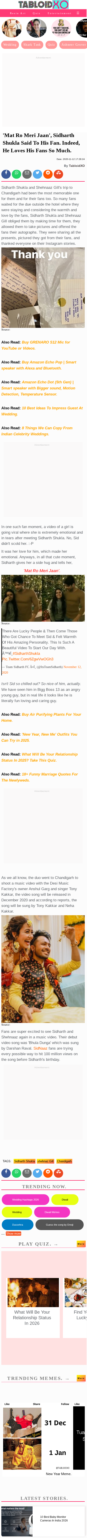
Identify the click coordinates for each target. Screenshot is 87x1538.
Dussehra (17, 1224)
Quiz (37, 13)
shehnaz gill (45, 1161)
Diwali (65, 1199)
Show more (13, 1233)
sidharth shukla (24, 1161)
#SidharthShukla (26, 653)
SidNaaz (40, 1048)
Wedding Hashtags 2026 (25, 1199)
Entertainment (60, 13)
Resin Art (18, 13)
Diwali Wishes (52, 1212)
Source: (5, 329)
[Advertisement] (43, 92)
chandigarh (64, 1161)
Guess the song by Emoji (59, 1224)
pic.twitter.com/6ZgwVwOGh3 (27, 659)
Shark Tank (32, 44)
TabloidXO (77, 166)
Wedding (10, 44)
